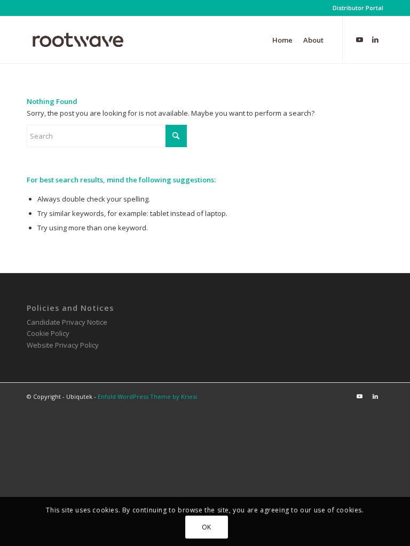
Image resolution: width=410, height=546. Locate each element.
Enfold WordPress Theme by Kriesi (147, 396)
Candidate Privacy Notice (67, 322)
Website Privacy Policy (63, 345)
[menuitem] (355, 8)
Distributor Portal (358, 8)
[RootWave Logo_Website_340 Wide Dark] (78, 40)
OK (206, 527)
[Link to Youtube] (359, 39)
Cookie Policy (48, 333)
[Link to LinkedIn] (375, 39)
